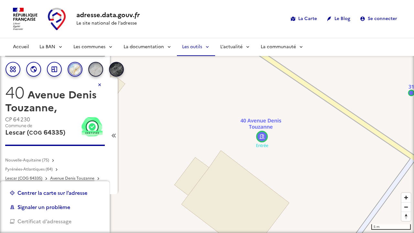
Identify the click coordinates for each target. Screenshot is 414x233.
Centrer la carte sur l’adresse (52, 193)
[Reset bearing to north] (406, 216)
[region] (207, 135)
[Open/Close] (114, 135)
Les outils (192, 46)
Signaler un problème (43, 207)
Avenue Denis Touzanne (72, 178)
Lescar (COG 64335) (23, 178)
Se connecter (382, 18)
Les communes (89, 46)
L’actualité (231, 46)
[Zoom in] (406, 197)
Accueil (21, 46)
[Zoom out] (406, 207)
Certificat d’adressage (44, 221)
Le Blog (342, 18)
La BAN (47, 46)
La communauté (278, 46)
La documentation (144, 46)
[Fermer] (99, 85)
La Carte (307, 18)
